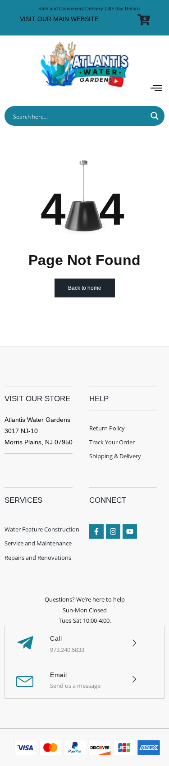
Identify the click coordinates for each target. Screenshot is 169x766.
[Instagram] (113, 531)
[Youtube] (130, 531)
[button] (156, 88)
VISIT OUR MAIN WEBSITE (59, 18)
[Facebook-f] (96, 531)
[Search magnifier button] (154, 116)
